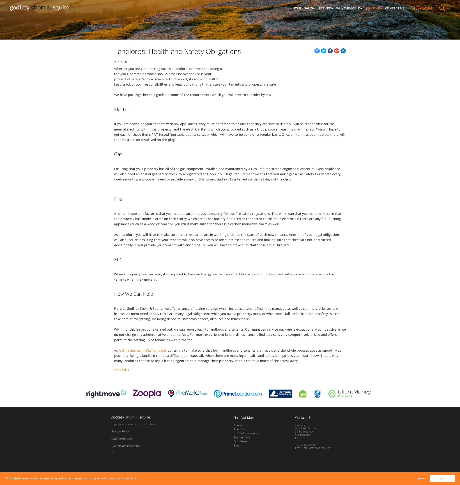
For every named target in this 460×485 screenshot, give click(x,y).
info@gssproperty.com (317, 448)
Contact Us (394, 8)
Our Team (240, 441)
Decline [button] (421, 478)
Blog (236, 445)
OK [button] (442, 478)
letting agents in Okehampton (142, 350)
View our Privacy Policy (124, 478)
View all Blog (121, 369)
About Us (240, 429)
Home (297, 8)
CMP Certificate (121, 439)
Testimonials (242, 437)
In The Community (246, 433)
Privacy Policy (120, 431)
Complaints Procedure (126, 446)
